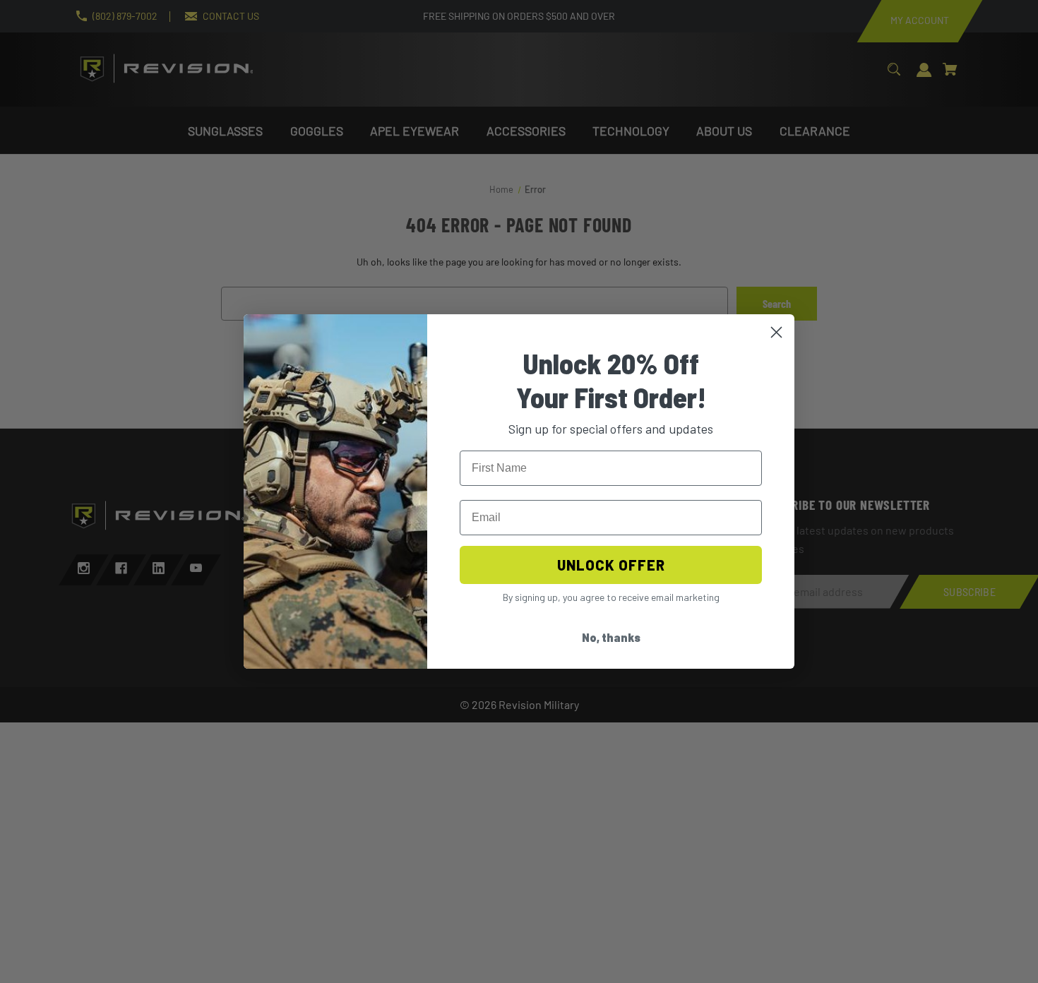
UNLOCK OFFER (611, 564)
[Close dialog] (776, 332)
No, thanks (611, 637)
